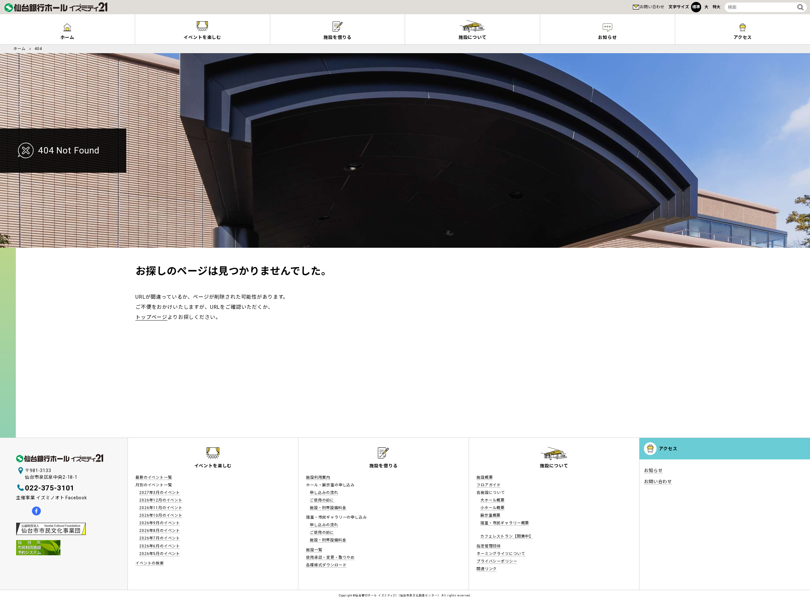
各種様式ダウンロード (326, 565)
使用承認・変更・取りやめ (330, 557)
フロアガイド (489, 485)
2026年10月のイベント (161, 515)
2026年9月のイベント (159, 523)
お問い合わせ (652, 6)
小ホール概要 (492, 508)
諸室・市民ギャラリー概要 (504, 523)
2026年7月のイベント (159, 538)
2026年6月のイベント (159, 546)
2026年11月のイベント (161, 508)
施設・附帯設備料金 (328, 508)
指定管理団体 (489, 546)
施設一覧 (314, 550)
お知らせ (607, 37)
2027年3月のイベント (159, 492)
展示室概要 (490, 515)
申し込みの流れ (324, 492)
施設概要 (485, 477)
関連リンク (487, 569)
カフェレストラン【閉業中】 (506, 536)
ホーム (67, 37)
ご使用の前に (322, 500)
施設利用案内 (318, 477)
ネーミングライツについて (501, 553)
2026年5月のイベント (159, 553)
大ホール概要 (492, 500)
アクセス (742, 37)
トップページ (151, 317)
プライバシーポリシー (497, 561)
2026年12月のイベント (161, 500)
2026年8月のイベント (159, 530)
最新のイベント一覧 (153, 477)
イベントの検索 (149, 563)
